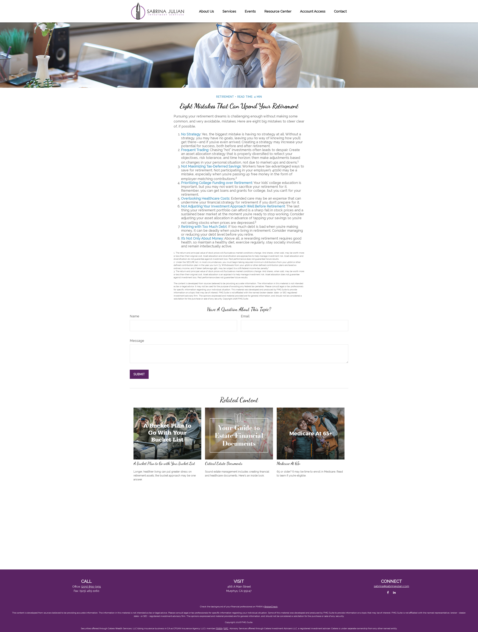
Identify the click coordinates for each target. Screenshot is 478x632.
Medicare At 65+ (289, 463)
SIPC (226, 628)
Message (137, 341)
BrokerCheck (271, 606)
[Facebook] (387, 592)
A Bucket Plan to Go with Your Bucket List (164, 463)
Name (134, 316)
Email (245, 316)
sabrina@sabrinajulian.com (391, 586)
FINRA (219, 628)
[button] (206, 11)
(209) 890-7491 (91, 586)
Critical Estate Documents (223, 463)
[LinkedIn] (394, 592)
